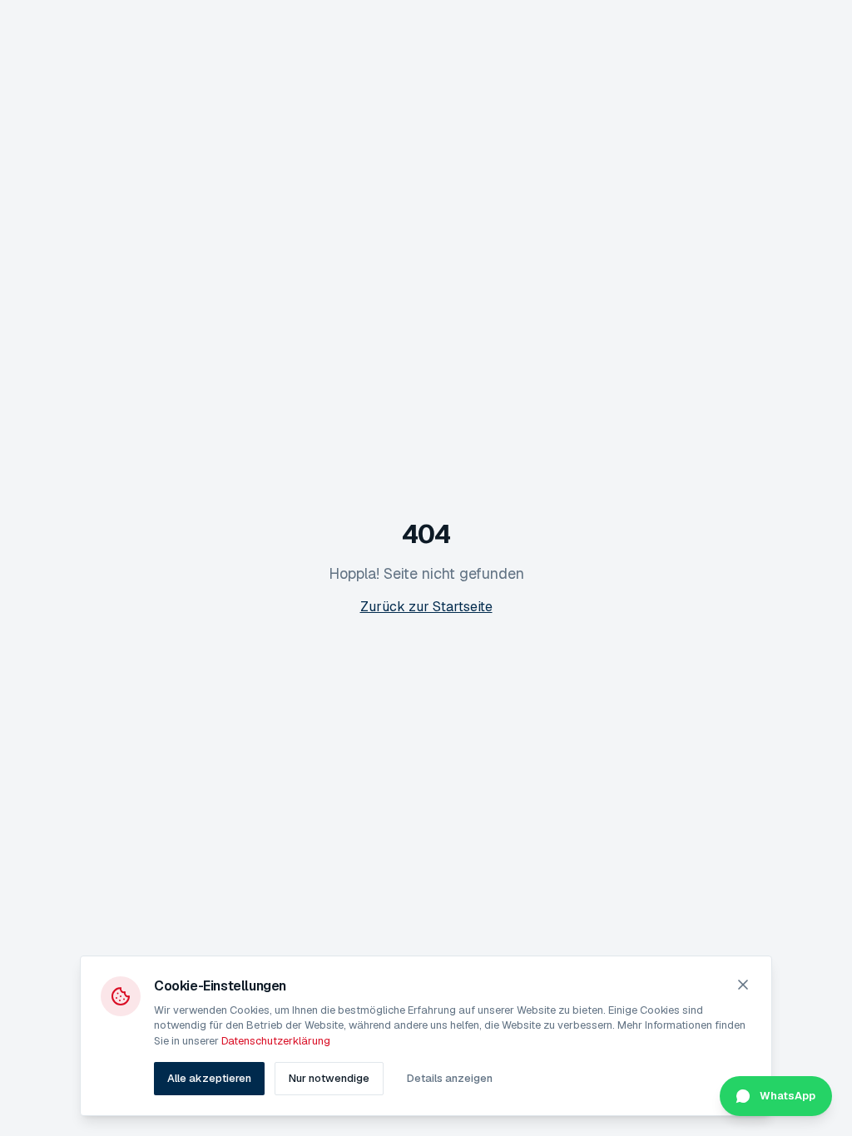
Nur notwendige (329, 1078)
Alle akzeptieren (209, 1078)
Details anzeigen (450, 1078)
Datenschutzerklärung (275, 1041)
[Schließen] (743, 984)
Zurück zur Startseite (426, 606)
